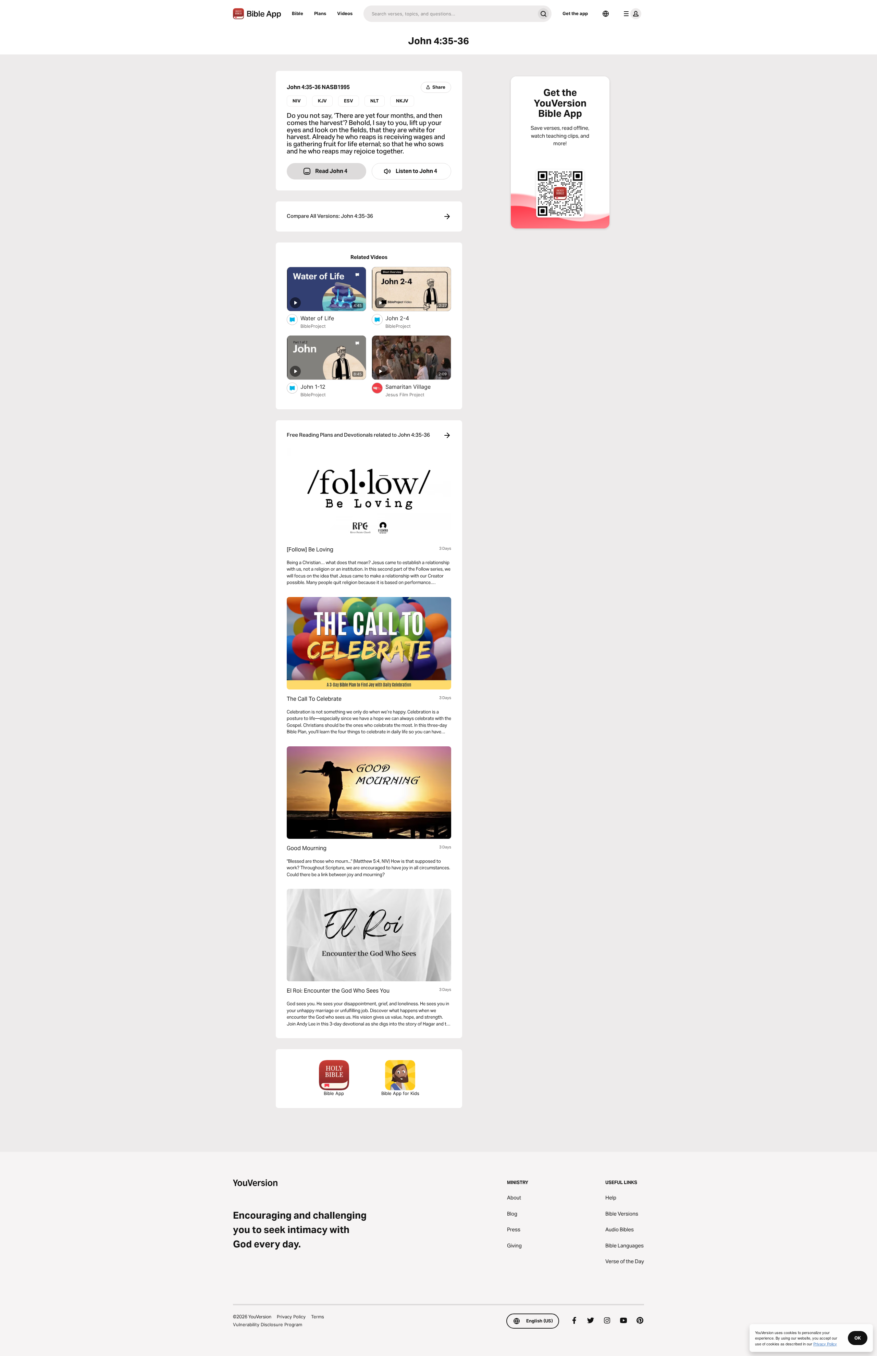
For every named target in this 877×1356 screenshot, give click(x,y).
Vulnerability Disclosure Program (267, 1324)
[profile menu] (631, 14)
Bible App (334, 1093)
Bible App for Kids (400, 1093)
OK (857, 1338)
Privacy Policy (291, 1316)
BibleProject (313, 326)
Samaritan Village (415, 386)
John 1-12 (320, 386)
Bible (297, 13)
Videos (345, 13)
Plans (320, 13)
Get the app (575, 13)
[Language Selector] (606, 14)
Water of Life (324, 318)
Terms (317, 1316)
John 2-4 (404, 318)
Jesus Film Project (404, 394)
